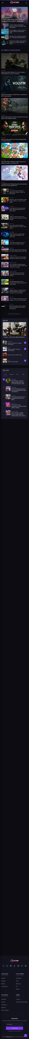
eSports (12, 248)
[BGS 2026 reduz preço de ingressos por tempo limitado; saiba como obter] (5, 249)
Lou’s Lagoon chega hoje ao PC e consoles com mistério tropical (17, 243)
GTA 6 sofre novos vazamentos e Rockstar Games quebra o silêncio (18, 406)
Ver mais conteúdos (14, 953)
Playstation (18, 978)
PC (16, 986)
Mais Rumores (5, 471)
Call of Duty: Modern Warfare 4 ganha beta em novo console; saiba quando (18, 227)
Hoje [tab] (5, 374)
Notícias (3, 92)
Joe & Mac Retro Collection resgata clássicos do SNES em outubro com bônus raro (13, 162)
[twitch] (21, 965)
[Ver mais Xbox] (27, 675)
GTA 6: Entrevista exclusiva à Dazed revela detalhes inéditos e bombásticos (18, 390)
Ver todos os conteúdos (13, 313)
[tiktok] (14, 965)
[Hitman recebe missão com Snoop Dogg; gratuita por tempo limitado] (14, 128)
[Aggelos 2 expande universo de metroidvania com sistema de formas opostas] (5, 217)
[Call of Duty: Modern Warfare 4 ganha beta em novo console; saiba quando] (5, 225)
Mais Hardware (6, 770)
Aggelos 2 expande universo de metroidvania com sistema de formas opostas (18, 218)
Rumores (3, 1007)
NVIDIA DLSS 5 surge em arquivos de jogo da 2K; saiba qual (7, 487)
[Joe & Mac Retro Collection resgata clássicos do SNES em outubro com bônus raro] (14, 150)
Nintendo (3, 70)
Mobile (17, 989)
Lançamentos (4, 986)
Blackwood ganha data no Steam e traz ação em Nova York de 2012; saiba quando (18, 307)
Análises (3, 978)
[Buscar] (26, 2)
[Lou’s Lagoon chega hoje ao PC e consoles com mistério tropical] (5, 242)
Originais (3, 981)
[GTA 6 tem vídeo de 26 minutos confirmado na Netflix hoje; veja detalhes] (5, 273)
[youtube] (10, 965)
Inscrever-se (14, 1028)
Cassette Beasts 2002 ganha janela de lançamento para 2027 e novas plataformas (14, 184)
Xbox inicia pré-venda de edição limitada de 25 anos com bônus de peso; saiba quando (17, 382)
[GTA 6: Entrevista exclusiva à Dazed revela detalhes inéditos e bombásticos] (8, 388)
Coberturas (4, 1004)
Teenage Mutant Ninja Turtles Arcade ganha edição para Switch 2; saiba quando (18, 283)
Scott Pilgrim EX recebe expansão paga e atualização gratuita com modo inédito (17, 209)
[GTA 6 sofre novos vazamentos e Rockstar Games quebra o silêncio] (8, 404)
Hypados (9, 724)
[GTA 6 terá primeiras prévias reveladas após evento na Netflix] (8, 396)
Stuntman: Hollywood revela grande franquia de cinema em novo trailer (18, 257)
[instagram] (7, 965)
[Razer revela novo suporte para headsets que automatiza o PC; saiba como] (5, 234)
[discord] (25, 965)
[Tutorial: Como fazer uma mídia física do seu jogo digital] (7, 508)
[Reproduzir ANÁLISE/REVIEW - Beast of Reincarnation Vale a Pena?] (14, 543)
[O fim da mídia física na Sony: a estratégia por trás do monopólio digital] (21, 508)
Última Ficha (9, 1036)
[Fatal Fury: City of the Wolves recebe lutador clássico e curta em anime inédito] (5, 199)
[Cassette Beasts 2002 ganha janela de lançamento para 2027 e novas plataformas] (14, 172)
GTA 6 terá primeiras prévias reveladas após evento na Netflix (18, 398)
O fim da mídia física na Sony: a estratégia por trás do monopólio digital (21, 517)
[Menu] (2, 2)
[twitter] (3, 965)
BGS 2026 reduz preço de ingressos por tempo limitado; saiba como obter (18, 250)
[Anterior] (14, 471)
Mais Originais (5, 501)
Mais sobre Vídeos (6, 531)
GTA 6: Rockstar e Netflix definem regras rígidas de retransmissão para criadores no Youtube (18, 266)
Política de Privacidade (21, 1002)
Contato (18, 999)
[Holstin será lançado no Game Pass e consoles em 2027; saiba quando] (14, 83)
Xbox (17, 981)
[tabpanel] (14, 397)
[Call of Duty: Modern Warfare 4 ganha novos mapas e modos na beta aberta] (5, 191)
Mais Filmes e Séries (7, 891)
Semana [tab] (11, 374)
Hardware (12, 232)
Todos (3, 724)
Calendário (5, 728)
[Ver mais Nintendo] (27, 632)
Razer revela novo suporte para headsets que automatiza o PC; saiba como (17, 235)
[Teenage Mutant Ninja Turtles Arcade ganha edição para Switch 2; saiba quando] (5, 281)
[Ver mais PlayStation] (27, 590)
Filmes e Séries (13, 255)
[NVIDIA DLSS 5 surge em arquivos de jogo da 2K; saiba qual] (7, 478)
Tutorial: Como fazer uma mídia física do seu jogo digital (7, 517)
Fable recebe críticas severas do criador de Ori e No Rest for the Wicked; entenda (14, 117)
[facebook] (18, 965)
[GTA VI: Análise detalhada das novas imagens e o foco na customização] (5, 298)
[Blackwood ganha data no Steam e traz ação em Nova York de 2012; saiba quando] (5, 306)
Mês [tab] (17, 374)
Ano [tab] (23, 374)
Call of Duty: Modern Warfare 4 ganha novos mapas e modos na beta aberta (17, 192)
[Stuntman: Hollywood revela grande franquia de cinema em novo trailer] (5, 256)
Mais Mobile (5, 831)
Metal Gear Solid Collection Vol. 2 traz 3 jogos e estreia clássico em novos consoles (13, 73)
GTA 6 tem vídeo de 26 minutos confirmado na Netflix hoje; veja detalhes (17, 274)
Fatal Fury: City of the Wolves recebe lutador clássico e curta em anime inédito (18, 201)
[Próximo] (16, 471)
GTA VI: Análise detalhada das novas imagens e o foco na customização (18, 299)
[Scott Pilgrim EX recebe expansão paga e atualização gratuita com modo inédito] (5, 208)
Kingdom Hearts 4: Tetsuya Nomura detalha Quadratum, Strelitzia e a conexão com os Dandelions (18, 291)
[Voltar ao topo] (25, 1035)
